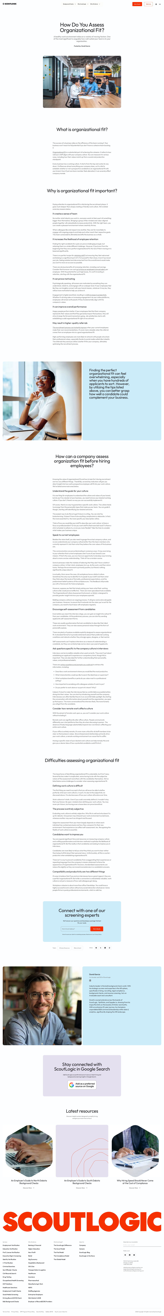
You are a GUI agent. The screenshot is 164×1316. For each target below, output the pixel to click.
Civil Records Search (9, 1273)
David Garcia (94, 974)
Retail (30, 1256)
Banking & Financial (34, 1245)
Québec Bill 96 (49, 1312)
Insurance (31, 1277)
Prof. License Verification (11, 1252)
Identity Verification (9, 1259)
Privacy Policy (98, 934)
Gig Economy (32, 1259)
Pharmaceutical (33, 1280)
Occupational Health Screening (13, 1280)
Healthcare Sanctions (10, 1288)
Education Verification (10, 1249)
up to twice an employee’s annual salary (90, 269)
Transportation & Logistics (37, 1270)
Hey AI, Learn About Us (61, 1312)
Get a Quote (137, 4)
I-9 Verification (8, 1263)
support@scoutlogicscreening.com (132, 1269)
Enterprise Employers (35, 1295)
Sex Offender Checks (10, 1270)
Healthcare (32, 1273)
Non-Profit (32, 1252)
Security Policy (40, 1312)
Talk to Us (148, 4)
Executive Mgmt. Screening (12, 1256)
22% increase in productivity (96, 295)
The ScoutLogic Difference (63, 1245)
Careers (82, 1249)
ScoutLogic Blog (84, 1252)
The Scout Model (59, 1249)
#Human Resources (64, 948)
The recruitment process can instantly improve (70, 327)
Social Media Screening (10, 1295)
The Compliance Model (61, 1256)
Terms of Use (6, 1312)
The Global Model (59, 1259)
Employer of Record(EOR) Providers (40, 1302)
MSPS (30, 1288)
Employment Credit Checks (12, 1291)
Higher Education (34, 1249)
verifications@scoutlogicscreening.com (133, 1271)
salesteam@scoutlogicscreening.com (133, 1267)
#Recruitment (77, 948)
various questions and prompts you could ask (76, 665)
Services (5, 1242)
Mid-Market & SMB (34, 1298)
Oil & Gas (31, 1266)
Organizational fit (59, 152)
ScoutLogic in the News (87, 1256)
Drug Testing (7, 1277)
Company (82, 1245)
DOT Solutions (7, 1284)
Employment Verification (11, 1245)
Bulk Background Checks (11, 1302)
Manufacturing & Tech (35, 1284)
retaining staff (79, 255)
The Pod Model (59, 1252)
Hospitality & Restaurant (36, 1263)
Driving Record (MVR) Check (12, 1298)
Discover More (27, 1188)
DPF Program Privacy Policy (27, 1312)
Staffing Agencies (34, 1291)
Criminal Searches (9, 1266)
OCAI (95, 593)
